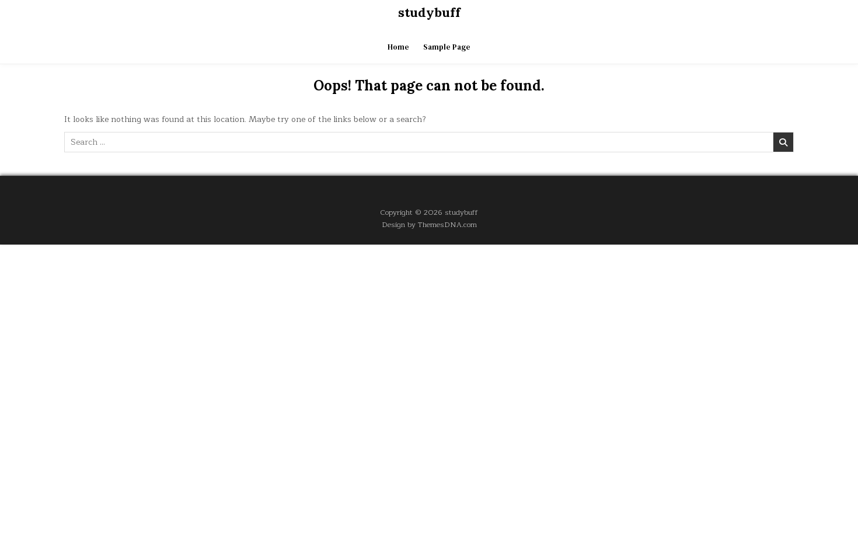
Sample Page (446, 47)
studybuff (429, 12)
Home (398, 47)
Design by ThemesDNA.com (429, 224)
